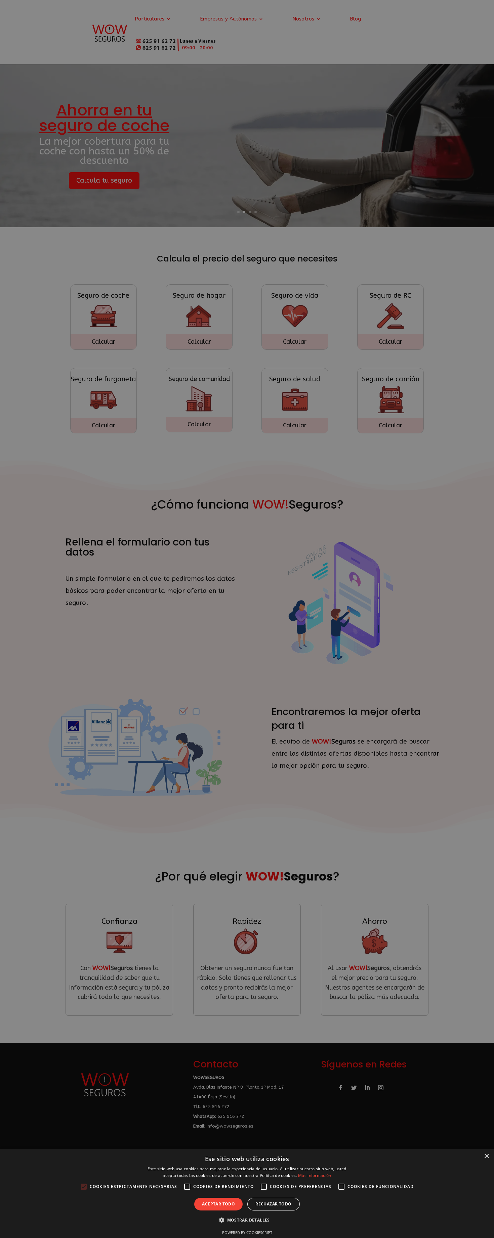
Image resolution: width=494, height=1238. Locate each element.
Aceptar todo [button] (218, 1204)
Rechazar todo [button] (273, 1204)
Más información (314, 1175)
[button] (247, 1220)
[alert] (247, 619)
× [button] (486, 1156)
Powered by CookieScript (247, 1232)
